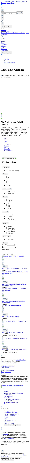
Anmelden (3, 30)
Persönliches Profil (11, 33)
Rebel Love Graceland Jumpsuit (10, 316)
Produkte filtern (10, 158)
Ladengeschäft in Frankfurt (11, 414)
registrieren (6, 31)
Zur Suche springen (20, 1)
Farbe (4, 197)
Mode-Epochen (8, 150)
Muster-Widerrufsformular (11, 402)
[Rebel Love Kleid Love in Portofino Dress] (15, 324)
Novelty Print (11, 229)
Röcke (5, 140)
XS (8, 177)
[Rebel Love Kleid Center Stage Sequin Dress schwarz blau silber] (15, 276)
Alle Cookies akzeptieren (7, 460)
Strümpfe (6, 146)
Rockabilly (10, 233)
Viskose (10, 216)
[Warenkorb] (2, 37)
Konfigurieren (18, 458)
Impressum (7, 421)
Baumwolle (11, 215)
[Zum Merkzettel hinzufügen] (5, 266)
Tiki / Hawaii (11, 231)
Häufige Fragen (8, 394)
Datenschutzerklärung (10, 420)
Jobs (5, 418)
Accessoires (7, 144)
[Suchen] (18, 12)
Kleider (6, 138)
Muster (5, 223)
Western (10, 226)
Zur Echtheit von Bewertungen (12, 399)
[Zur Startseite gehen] (1, 8)
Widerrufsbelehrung (9, 400)
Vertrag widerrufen (6, 372)
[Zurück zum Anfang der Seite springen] (2, 451)
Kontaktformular (5, 367)
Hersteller (5, 167)
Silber (9, 208)
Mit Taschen (6, 236)
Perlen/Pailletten (12, 220)
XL (9, 183)
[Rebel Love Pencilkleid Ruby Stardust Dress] (15, 342)
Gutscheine (7, 149)
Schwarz (10, 200)
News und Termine (9, 411)
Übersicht (3, 33)
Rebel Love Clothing (13, 170)
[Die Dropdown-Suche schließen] (21, 12)
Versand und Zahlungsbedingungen (13, 393)
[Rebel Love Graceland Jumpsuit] (15, 309)
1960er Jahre (11, 193)
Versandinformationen (8, 438)
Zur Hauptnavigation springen (14, 2)
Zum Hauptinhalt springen (8, 1)
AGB (5, 403)
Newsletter (7, 397)
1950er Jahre (11, 192)
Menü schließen (7, 26)
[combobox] (8, 13)
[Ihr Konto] (2, 23)
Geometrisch (11, 228)
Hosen (5, 143)
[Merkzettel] (2, 21)
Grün (9, 205)
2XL (9, 185)
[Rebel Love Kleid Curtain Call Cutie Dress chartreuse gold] (15, 293)
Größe (4, 174)
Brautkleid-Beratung (9, 415)
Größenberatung (8, 396)
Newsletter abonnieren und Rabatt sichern (12, 385)
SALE (5, 147)
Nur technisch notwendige (7, 458)
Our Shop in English (9, 423)
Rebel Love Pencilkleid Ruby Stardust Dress (14, 349)
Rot (9, 201)
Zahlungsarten (25, 33)
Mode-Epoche (6, 188)
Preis (4, 243)
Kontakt (6, 391)
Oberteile (6, 141)
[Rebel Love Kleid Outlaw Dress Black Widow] (15, 261)
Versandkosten (4, 434)
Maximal (9, 248)
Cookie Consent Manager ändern (12, 425)
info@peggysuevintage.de (7, 366)
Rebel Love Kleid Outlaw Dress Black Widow (14, 268)
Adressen (18, 33)
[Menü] (2, 10)
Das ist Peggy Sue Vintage (11, 412)
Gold (9, 206)
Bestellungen (4, 34)
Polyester (10, 218)
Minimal (9, 244)
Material (5, 211)
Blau (9, 203)
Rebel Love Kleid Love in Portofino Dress (13, 332)
